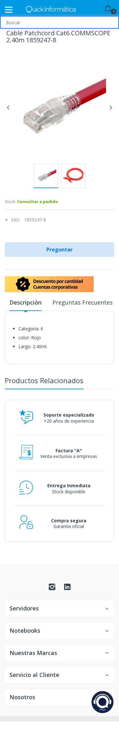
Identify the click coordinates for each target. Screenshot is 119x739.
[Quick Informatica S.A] (51, 9)
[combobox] (59, 22)
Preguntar (59, 249)
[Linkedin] (67, 588)
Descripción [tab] (26, 302)
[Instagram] (52, 588)
